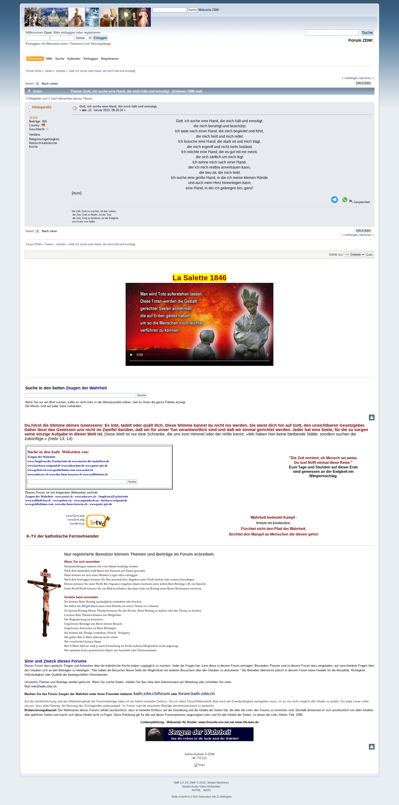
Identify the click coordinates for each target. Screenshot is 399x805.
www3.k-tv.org (75, 515)
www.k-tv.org (76, 519)
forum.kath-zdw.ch (196, 693)
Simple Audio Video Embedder (201, 786)
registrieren (92, 32)
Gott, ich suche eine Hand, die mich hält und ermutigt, (118, 106)
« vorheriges (350, 78)
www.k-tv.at (77, 523)
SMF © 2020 (198, 782)
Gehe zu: (336, 254)
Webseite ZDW (208, 10)
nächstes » (366, 78)
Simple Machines (218, 782)
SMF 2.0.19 (181, 782)
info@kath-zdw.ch (44, 686)
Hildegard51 (41, 107)
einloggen (68, 32)
